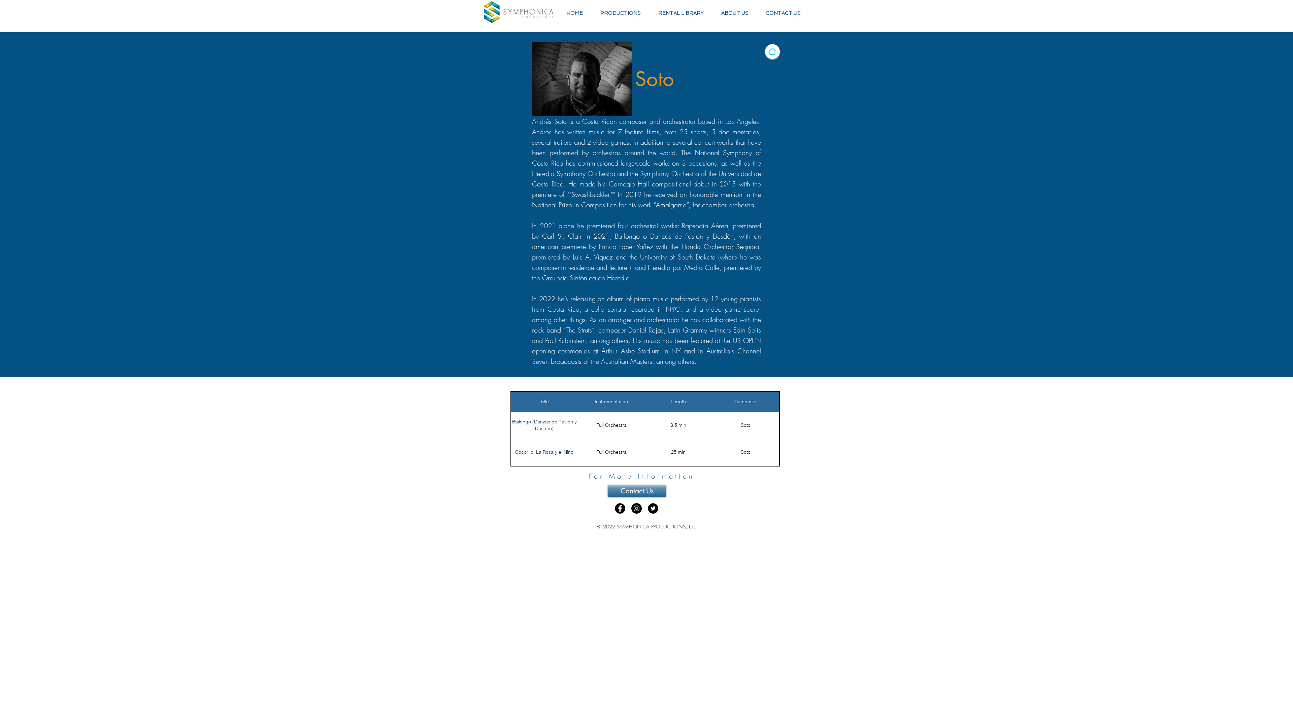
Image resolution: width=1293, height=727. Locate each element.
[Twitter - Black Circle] (653, 508)
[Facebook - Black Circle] (620, 508)
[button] (621, 13)
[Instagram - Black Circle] (636, 508)
